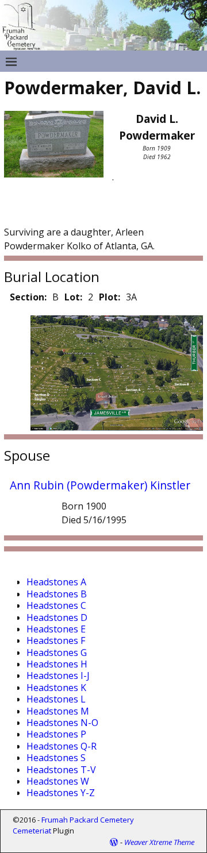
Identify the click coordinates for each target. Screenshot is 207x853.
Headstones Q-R (61, 746)
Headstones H (56, 664)
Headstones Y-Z (60, 792)
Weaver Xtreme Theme (159, 842)
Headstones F (55, 640)
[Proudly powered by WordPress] (113, 842)
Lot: (73, 297)
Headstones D (56, 617)
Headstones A (56, 582)
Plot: (109, 297)
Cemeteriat (32, 830)
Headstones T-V (61, 769)
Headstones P (56, 734)
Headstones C (56, 605)
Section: (28, 297)
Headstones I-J (58, 675)
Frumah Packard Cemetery (87, 820)
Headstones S (56, 757)
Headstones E (56, 629)
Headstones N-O (62, 722)
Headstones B (56, 594)
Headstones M (57, 711)
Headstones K (56, 687)
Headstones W (57, 781)
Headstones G (56, 652)
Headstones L (56, 699)
